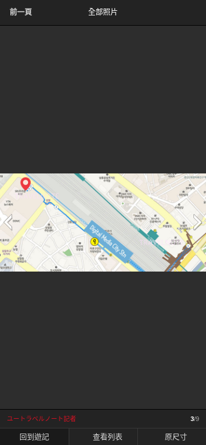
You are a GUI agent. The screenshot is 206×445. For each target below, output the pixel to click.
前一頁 (21, 11)
